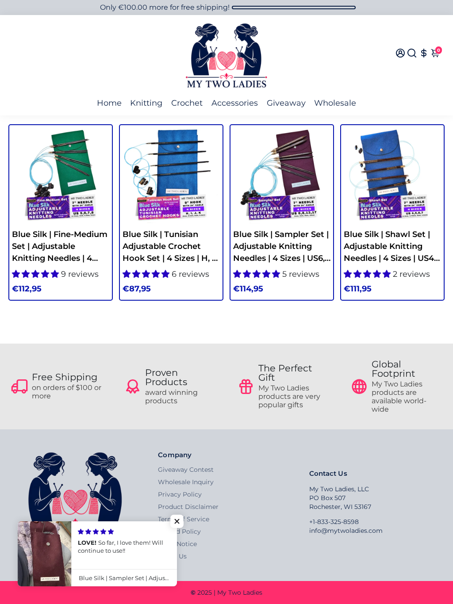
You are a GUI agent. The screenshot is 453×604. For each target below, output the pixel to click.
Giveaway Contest (186, 469)
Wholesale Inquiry (186, 481)
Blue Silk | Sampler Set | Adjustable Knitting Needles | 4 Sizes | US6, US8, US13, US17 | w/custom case (281, 246)
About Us (172, 556)
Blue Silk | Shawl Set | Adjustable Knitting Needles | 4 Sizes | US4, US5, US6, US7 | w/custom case (390, 246)
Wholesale (335, 103)
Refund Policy (179, 531)
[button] (177, 521)
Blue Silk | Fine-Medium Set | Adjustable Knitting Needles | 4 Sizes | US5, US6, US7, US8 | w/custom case (59, 246)
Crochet (187, 103)
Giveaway (286, 103)
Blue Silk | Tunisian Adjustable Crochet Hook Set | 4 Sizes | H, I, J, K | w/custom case (169, 246)
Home (109, 103)
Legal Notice (177, 543)
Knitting (146, 103)
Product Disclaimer (188, 506)
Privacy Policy (180, 494)
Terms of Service (183, 519)
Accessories (234, 103)
